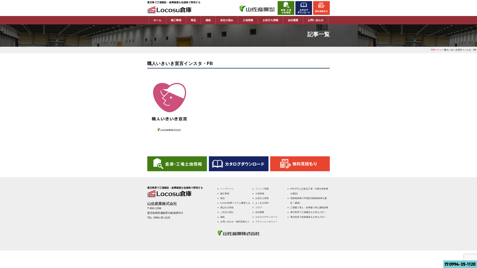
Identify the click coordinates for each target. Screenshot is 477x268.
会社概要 (293, 20)
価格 (208, 20)
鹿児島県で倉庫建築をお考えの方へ (308, 217)
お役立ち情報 (270, 20)
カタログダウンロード (266, 217)
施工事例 (176, 20)
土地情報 (248, 20)
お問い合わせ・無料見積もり (234, 221)
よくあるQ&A (262, 203)
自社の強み (226, 20)
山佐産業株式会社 (162, 204)
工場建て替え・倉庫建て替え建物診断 (309, 207)
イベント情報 (262, 188)
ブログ (258, 207)
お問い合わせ (315, 20)
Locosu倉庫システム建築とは (235, 203)
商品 (193, 20)
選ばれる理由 (227, 207)
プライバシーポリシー (266, 221)
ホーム (157, 20)
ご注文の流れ (227, 212)
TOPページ (436, 50)
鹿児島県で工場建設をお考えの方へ (308, 212)
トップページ (227, 188)
